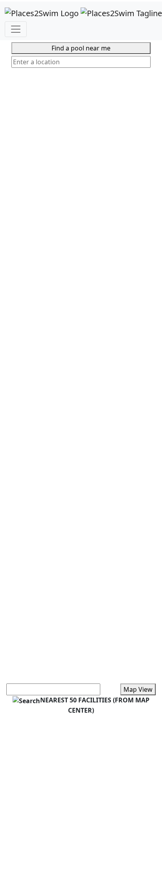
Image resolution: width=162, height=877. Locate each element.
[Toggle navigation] (16, 29)
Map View (138, 689)
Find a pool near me (81, 48)
